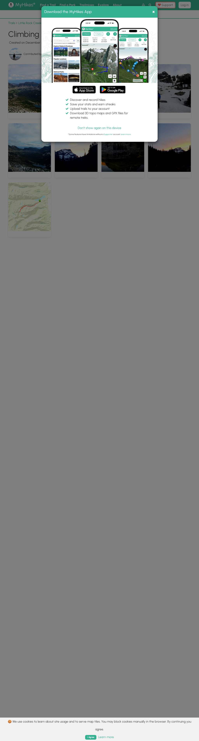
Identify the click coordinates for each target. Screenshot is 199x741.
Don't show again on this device (99, 128)
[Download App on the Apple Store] (84, 90)
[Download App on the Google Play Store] (113, 88)
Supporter (108, 134)
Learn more (126, 134)
